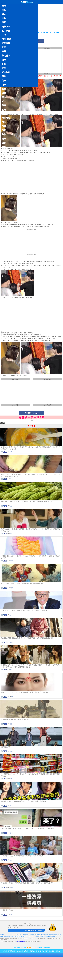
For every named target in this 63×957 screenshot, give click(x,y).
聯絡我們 (29, 947)
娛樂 (4, 126)
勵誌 (4, 68)
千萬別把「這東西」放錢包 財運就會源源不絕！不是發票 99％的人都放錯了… (28, 883)
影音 (4, 89)
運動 (4, 130)
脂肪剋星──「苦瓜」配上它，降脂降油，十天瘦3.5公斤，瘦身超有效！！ (26, 502)
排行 (4, 10)
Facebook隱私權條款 (22, 951)
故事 (4, 60)
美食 (4, 114)
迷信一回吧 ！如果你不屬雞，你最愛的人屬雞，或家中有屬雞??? (23, 583)
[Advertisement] (48, 60)
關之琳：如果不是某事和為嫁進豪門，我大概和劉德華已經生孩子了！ (25, 801)
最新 (4, 14)
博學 (4, 84)
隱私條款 (32, 951)
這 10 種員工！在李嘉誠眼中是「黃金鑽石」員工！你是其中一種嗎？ (25, 611)
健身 (4, 80)
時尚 (4, 159)
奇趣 (4, 22)
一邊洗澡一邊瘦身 (7, 910)
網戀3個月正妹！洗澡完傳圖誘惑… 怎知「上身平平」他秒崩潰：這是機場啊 (27, 828)
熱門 (4, 6)
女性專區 (6, 43)
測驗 (4, 64)
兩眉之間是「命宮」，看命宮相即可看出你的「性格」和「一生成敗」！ (25, 692)
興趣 (4, 172)
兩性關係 (6, 118)
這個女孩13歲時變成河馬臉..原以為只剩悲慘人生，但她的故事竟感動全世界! (27, 638)
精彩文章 (6, 26)
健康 (4, 105)
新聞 (4, 167)
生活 (4, 18)
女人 (4, 101)
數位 (4, 134)
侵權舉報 (38, 951)
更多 (4, 180)
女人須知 (6, 30)
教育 (4, 155)
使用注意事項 (6, 951)
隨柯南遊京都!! (6, 747)
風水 (4, 122)
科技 (4, 76)
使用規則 (13, 951)
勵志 (4, 47)
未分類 (5, 176)
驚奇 (4, 97)
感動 (4, 143)
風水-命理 (6, 39)
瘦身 (4, 109)
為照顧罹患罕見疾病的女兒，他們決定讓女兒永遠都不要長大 (22, 856)
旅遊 (4, 93)
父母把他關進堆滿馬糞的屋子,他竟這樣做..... (16, 720)
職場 (4, 151)
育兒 (4, 51)
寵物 (4, 147)
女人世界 (6, 72)
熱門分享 (6, 55)
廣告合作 (58, 951)
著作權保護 (45, 951)
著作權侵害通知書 (21, 941)
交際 (4, 138)
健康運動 (6, 163)
